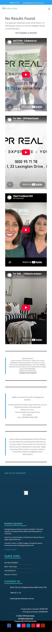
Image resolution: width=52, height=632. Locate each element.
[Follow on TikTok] (38, 625)
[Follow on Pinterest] (33, 625)
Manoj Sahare (28, 454)
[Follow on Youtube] (43, 625)
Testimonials (10, 571)
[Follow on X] (14, 625)
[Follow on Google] (19, 625)
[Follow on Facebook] (9, 625)
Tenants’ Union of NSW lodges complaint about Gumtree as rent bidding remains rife (23, 544)
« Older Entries (10, 549)
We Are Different (11, 563)
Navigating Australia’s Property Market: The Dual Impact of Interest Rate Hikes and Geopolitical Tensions (23, 531)
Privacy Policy (10, 575)
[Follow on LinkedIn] (28, 625)
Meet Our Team (10, 567)
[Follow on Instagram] (24, 625)
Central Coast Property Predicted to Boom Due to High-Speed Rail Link (24, 538)
